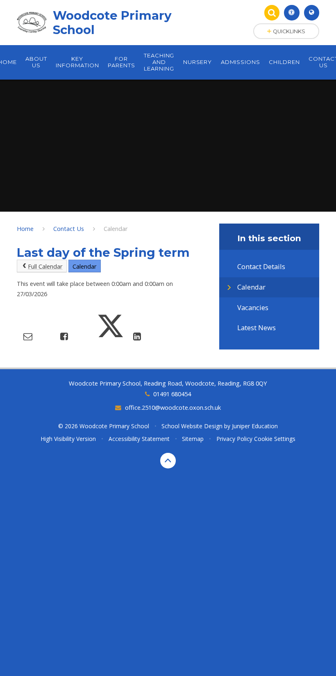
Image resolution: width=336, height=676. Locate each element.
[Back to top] (168, 460)
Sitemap (193, 439)
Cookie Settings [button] (274, 439)
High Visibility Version (68, 439)
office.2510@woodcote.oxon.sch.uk (172, 407)
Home (25, 228)
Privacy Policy (234, 439)
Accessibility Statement (139, 439)
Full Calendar (45, 266)
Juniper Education (255, 426)
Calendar (116, 228)
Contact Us (68, 228)
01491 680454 (172, 394)
